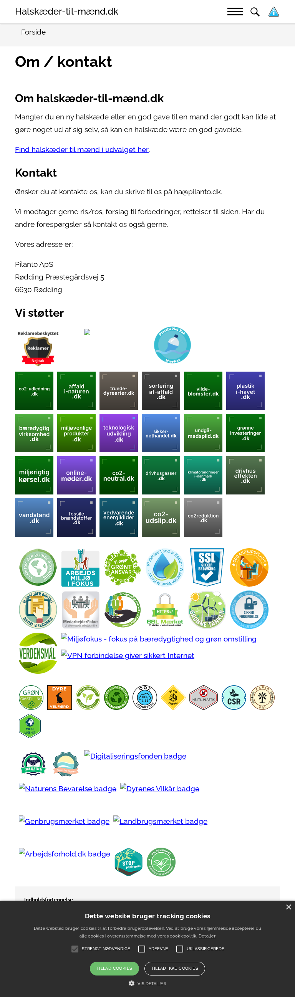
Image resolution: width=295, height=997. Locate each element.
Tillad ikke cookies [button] (175, 968)
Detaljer (207, 936)
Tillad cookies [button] (114, 968)
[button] (147, 983)
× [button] (288, 907)
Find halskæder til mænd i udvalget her (82, 149)
